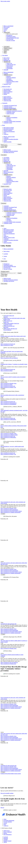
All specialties (9, 68)
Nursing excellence (7, 130)
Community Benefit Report (9, 108)
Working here (8, 663)
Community (6, 49)
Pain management (9, 509)
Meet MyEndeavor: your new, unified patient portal (12, 446)
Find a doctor (6, 27)
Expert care (8, 344)
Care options (6, 46)
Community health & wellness (10, 109)
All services (9, 82)
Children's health (9, 434)
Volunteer (8, 118)
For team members (7, 821)
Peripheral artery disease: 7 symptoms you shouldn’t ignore (14, 364)
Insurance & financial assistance (10, 151)
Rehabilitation (9, 80)
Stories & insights (7, 141)
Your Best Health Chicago (11, 511)
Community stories (7, 122)
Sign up (2, 807)
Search (2, 144)
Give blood (8, 120)
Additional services (8, 74)
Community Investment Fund (10, 105)
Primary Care (8, 387)
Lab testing (8, 79)
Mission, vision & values (9, 136)
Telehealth (5, 69)
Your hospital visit (7, 89)
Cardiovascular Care (11, 64)
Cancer (7, 345)
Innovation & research (8, 129)
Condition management (10, 512)
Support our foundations (11, 117)
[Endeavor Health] (14, 44)
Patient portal (7, 32)
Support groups (6, 90)
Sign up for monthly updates (7, 793)
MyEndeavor (9, 35)
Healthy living (8, 383)
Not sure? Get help (10, 40)
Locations (5, 28)
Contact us (5, 134)
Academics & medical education (10, 139)
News (4, 132)
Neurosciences (9, 65)
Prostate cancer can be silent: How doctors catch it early (13, 336)
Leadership (5, 138)
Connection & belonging (9, 131)
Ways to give (6, 116)
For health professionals (8, 820)
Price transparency (7, 834)
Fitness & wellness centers (12, 81)
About (5, 51)
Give (4, 31)
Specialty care (7, 61)
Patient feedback (7, 96)
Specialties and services (8, 152)
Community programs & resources (14, 111)
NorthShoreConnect (10, 36)
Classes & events (7, 100)
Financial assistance (7, 91)
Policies (5, 94)
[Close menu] (1, 103)
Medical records (7, 99)
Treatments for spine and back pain (8, 623)
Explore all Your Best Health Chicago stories (11, 773)
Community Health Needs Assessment (12, 121)
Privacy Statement (7, 832)
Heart (6, 370)
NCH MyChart (9, 39)
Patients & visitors (8, 48)
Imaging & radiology (11, 77)
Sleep (6, 384)
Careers (5, 29)
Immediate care (6, 60)
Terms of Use (6, 830)
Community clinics (10, 112)
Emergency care (7, 84)
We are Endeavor (9, 358)
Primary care (6, 59)
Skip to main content (5, 1)
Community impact (7, 106)
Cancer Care (9, 63)
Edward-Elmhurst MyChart (12, 37)
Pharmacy (8, 76)
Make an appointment (8, 26)
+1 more (3, 388)
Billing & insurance (7, 98)
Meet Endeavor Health (8, 127)
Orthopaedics (9, 67)
